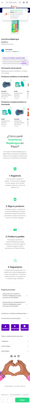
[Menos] (3, 400)
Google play (15, 328)
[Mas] (12, 400)
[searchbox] (13, 2)
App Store (5, 328)
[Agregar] (11, 80)
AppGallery (24, 328)
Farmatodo (8, 49)
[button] (15, 6)
